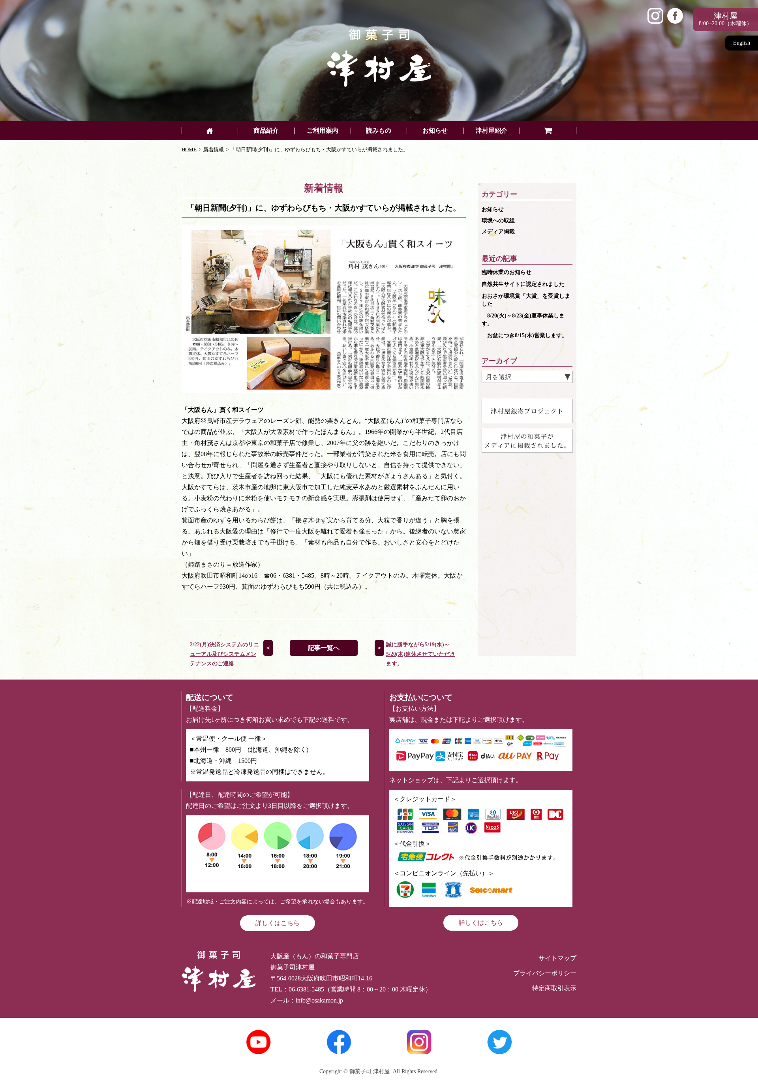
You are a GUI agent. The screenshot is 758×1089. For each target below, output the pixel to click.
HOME (189, 149)
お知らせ (493, 209)
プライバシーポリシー (544, 973)
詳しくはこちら (277, 923)
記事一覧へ (324, 647)
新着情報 (213, 149)
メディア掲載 (498, 232)
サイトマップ (557, 958)
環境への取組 (498, 220)
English (741, 43)
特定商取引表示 (554, 988)
